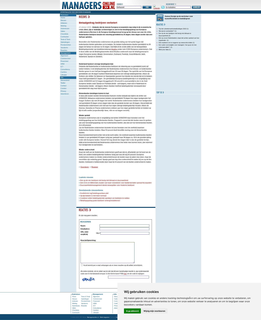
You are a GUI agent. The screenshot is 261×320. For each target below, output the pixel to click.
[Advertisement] (178, 71)
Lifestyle (64, 75)
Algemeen (64, 56)
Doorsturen (85, 167)
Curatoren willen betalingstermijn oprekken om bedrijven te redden (105, 198)
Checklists (64, 34)
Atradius (114, 49)
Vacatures (64, 48)
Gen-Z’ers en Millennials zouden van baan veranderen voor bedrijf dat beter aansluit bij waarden (116, 183)
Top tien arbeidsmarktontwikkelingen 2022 (172, 29)
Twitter (63, 83)
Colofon (63, 88)
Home (63, 18)
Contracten (65, 37)
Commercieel (66, 58)
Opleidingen (65, 42)
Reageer (94, 167)
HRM (62, 64)
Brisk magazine (104, 317)
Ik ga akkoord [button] (132, 311)
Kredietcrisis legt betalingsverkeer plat (94, 193)
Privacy (63, 91)
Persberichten (66, 45)
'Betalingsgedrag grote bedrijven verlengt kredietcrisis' (100, 201)
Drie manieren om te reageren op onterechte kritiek (175, 42)
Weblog (63, 26)
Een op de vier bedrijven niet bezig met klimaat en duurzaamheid (104, 180)
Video (63, 31)
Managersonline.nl (93, 317)
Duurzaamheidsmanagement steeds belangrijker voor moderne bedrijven (107, 185)
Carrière (64, 72)
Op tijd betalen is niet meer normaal (93, 196)
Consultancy (65, 69)
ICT (62, 67)
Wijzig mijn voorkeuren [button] (154, 311)
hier (125, 274)
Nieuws (63, 20)
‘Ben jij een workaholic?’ (166, 31)
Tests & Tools (65, 39)
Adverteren (65, 94)
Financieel (64, 61)
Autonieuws (65, 29)
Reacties (64, 50)
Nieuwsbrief (65, 80)
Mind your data (163, 49)
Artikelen (64, 23)
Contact (63, 86)
